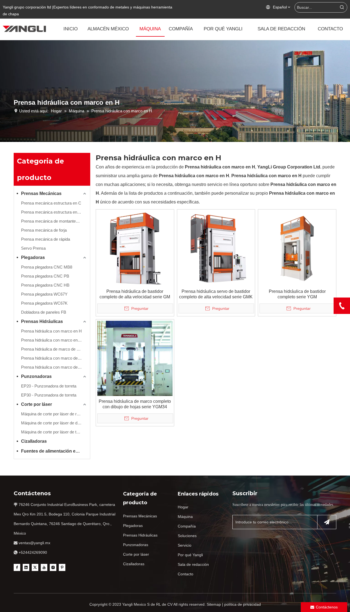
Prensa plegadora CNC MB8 (46, 267)
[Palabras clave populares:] (342, 7)
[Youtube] (44, 567)
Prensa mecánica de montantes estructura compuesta (54, 221)
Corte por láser (36, 404)
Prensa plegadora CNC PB (45, 276)
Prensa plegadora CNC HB (45, 285)
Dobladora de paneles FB (43, 312)
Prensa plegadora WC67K (44, 303)
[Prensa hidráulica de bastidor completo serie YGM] (297, 248)
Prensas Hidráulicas (42, 321)
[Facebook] (17, 567)
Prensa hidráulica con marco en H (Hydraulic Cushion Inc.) (54, 340)
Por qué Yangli (190, 555)
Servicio (184, 545)
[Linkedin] (26, 567)
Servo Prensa (33, 248)
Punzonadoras (36, 376)
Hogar (183, 507)
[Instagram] (53, 567)
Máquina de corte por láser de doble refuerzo (54, 423)
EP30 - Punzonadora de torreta (48, 395)
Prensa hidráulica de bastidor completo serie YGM (297, 294)
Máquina (185, 516)
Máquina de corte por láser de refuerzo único (54, 414)
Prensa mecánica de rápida (45, 239)
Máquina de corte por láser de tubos (53, 432)
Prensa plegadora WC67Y (44, 294)
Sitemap (214, 604)
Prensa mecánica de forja (44, 230)
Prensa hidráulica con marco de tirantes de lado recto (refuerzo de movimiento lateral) (54, 367)
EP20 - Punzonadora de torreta (48, 386)
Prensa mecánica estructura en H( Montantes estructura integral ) (54, 212)
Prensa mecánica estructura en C (51, 203)
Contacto (185, 574)
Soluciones (187, 536)
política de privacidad (242, 604)
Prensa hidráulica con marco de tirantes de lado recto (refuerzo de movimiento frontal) (54, 358)
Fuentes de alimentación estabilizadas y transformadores (54, 451)
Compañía (187, 526)
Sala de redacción (193, 564)
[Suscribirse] (326, 522)
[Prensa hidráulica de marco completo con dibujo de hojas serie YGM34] (135, 357)
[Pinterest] (62, 567)
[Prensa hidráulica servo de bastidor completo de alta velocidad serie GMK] (216, 248)
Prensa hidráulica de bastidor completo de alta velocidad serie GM (135, 294)
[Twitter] (35, 567)
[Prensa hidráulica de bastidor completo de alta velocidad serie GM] (135, 248)
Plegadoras (33, 257)
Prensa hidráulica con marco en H (51, 331)
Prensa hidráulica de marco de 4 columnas (54, 349)
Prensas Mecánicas (41, 193)
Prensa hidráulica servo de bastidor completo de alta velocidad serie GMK (216, 294)
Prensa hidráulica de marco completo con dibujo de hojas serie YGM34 (135, 404)
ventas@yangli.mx (34, 543)
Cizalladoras (34, 441)
